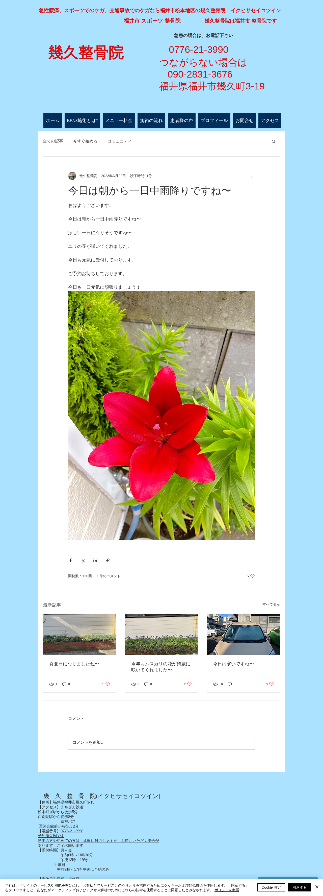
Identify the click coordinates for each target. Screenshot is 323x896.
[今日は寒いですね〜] (243, 634)
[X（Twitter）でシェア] (82, 560)
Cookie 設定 (271, 887)
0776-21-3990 (72, 831)
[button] (273, 141)
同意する (299, 887)
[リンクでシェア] (107, 560)
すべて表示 (271, 604)
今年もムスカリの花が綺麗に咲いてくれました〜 (160, 666)
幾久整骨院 (86, 52)
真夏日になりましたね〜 (74, 663)
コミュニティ (119, 141)
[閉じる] (317, 887)
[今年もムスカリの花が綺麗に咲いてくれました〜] (161, 634)
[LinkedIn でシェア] (95, 560)
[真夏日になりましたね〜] (79, 634)
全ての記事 (53, 141)
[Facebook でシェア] (70, 560)
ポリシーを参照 (226, 889)
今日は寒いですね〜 (233, 663)
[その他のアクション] (252, 176)
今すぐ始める (85, 141)
